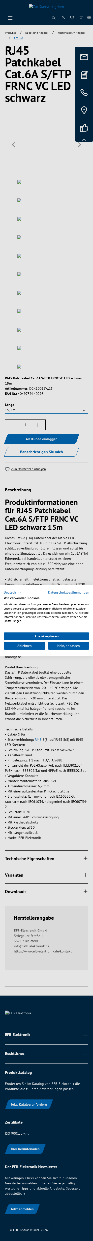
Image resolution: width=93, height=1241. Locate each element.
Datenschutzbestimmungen (68, 592)
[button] (12, 592)
